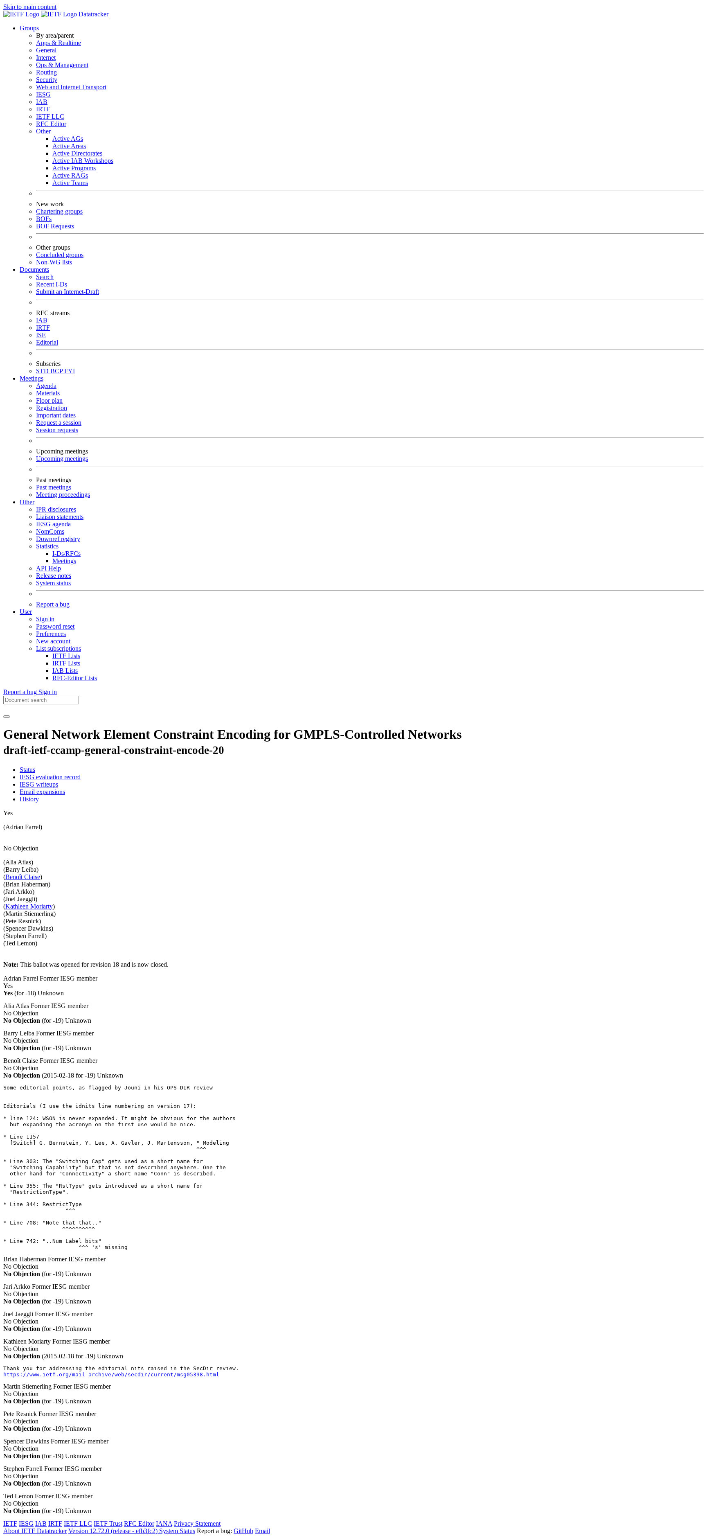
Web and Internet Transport (71, 86)
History (29, 799)
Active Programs (74, 168)
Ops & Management (62, 64)
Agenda (46, 385)
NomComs (50, 531)
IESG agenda (53, 524)
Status (27, 769)
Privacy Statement (197, 1523)
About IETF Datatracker (35, 1530)
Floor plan (49, 400)
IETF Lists (66, 655)
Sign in (45, 619)
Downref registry (58, 538)
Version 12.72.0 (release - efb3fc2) (113, 1530)
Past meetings (53, 487)
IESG (43, 94)
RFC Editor (51, 123)
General (46, 50)
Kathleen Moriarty (29, 906)
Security (46, 79)
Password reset (55, 626)
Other (43, 131)
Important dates (56, 415)
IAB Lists (65, 670)
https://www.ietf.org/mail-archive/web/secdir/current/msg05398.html (111, 1374)
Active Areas (69, 145)
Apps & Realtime (58, 42)
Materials (48, 393)
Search (45, 276)
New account (53, 641)
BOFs (44, 218)
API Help (48, 568)
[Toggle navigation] (6, 716)
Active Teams (70, 182)
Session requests (57, 429)
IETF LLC (50, 116)
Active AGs (67, 138)
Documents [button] (34, 269)
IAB (41, 101)
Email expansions (42, 791)
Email (262, 1530)
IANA (164, 1523)
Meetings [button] (31, 378)
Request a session (58, 422)
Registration (51, 407)
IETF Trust (108, 1523)
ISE (41, 335)
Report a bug (53, 604)
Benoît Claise (22, 876)
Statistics (47, 546)
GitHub (243, 1530)
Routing (46, 72)
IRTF (43, 109)
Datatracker (92, 14)
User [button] (26, 611)
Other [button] (27, 501)
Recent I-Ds (51, 284)
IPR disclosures (56, 509)
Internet (46, 57)
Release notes (53, 575)
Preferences (51, 633)
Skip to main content (29, 6)
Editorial (47, 342)
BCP (57, 371)
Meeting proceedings (63, 494)
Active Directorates (77, 153)
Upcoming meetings (62, 458)
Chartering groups (59, 211)
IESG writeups (39, 784)
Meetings (64, 560)
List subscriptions (58, 648)
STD (43, 371)
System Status (177, 1530)
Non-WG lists (54, 262)
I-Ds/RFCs (66, 553)
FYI (69, 371)
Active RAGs (70, 175)
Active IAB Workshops (82, 160)
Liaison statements (59, 516)
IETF (10, 1523)
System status (53, 583)
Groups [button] (29, 28)
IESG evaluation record (50, 777)
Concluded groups (59, 254)
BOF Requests (55, 226)
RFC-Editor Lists (74, 677)
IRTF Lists (66, 663)
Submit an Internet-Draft (67, 291)
